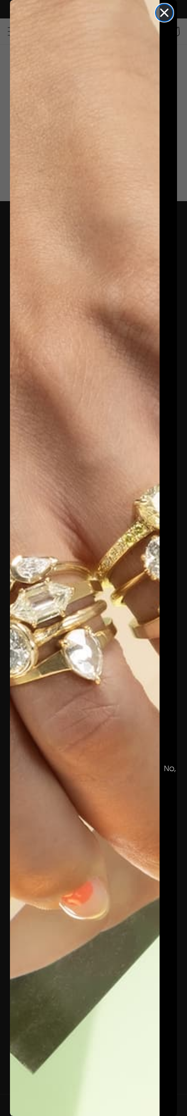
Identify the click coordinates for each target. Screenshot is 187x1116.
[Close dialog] (164, 12)
